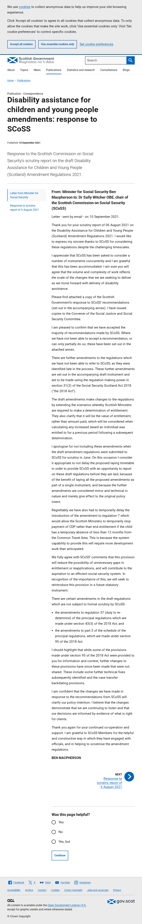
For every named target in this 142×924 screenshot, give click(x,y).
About (11, 70)
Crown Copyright (73, 890)
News (37, 70)
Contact (42, 890)
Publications (53, 70)
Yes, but (64, 842)
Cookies (55, 890)
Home (10, 80)
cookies (24, 7)
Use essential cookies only (57, 44)
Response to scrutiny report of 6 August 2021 (24, 207)
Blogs (126, 70)
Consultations (108, 70)
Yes (61, 822)
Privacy (117, 890)
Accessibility (13, 890)
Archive (29, 890)
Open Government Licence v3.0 (67, 905)
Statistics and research (81, 70)
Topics (24, 70)
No (61, 832)
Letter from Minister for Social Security (24, 195)
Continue (59, 855)
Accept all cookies (21, 44)
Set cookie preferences (96, 44)
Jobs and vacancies (97, 890)
